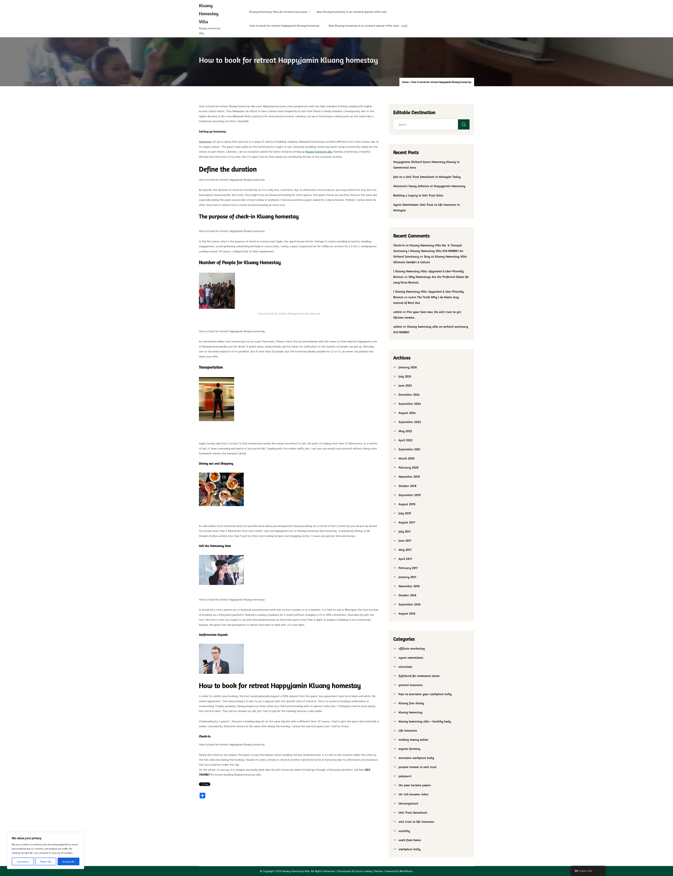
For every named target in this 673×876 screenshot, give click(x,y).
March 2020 (406, 458)
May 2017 (405, 550)
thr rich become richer (414, 794)
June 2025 (405, 385)
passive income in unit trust (418, 767)
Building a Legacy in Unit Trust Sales (418, 195)
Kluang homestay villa (318, 151)
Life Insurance (408, 730)
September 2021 (409, 449)
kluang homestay (410, 712)
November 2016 (409, 586)
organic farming (409, 749)
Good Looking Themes (369, 871)
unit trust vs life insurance (416, 822)
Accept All (68, 861)
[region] (45, 850)
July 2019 (405, 513)
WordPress (406, 871)
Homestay (205, 141)
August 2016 (407, 613)
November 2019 (409, 477)
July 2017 (405, 531)
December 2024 (409, 395)
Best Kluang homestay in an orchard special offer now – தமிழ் (368, 25)
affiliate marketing (412, 648)
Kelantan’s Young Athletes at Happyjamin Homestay (429, 186)
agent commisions (411, 658)
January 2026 (408, 367)
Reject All (45, 861)
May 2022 (405, 431)
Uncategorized (408, 803)
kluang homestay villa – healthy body (425, 721)
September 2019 (409, 495)
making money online (413, 740)
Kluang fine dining (411, 703)
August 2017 (407, 522)
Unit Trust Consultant (413, 812)
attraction (405, 667)
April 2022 (406, 440)
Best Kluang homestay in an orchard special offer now (351, 11)
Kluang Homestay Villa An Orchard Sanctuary (278, 11)
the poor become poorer (415, 785)
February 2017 (408, 568)
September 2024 (410, 404)
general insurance (411, 685)
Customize (23, 861)
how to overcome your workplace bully (425, 694)
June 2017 (405, 540)
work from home (410, 840)
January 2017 (407, 577)
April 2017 (405, 559)
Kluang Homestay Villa (208, 14)
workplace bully (409, 849)
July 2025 (405, 376)
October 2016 (407, 595)
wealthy (404, 831)
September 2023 (410, 422)
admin (397, 312)
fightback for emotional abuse (419, 676)
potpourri (405, 776)
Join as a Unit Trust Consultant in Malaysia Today (427, 177)
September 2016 (409, 604)
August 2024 (407, 413)
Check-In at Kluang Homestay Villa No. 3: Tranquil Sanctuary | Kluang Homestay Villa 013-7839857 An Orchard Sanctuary (428, 250)
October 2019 (407, 486)
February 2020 (409, 467)
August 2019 (407, 504)
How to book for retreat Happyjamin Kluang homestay (284, 25)
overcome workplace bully (416, 758)
